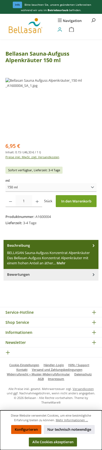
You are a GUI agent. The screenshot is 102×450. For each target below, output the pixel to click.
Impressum (56, 379)
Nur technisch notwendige (69, 429)
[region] (51, 108)
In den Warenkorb (76, 201)
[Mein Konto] (60, 29)
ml (7, 180)
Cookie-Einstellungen (24, 365)
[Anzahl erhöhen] (37, 201)
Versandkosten (83, 389)
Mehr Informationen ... (72, 420)
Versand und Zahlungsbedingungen (57, 369)
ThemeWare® (51, 402)
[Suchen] (93, 20)
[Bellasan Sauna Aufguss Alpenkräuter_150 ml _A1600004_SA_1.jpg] (51, 108)
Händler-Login (54, 365)
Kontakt (21, 369)
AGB (41, 379)
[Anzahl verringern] (10, 201)
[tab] (51, 254)
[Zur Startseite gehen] (25, 27)
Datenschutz (83, 374)
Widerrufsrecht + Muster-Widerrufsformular (38, 374)
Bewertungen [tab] (18, 274)
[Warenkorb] (72, 29)
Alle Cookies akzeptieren (52, 441)
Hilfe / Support (78, 365)
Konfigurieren (26, 429)
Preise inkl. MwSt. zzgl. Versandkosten (32, 157)
